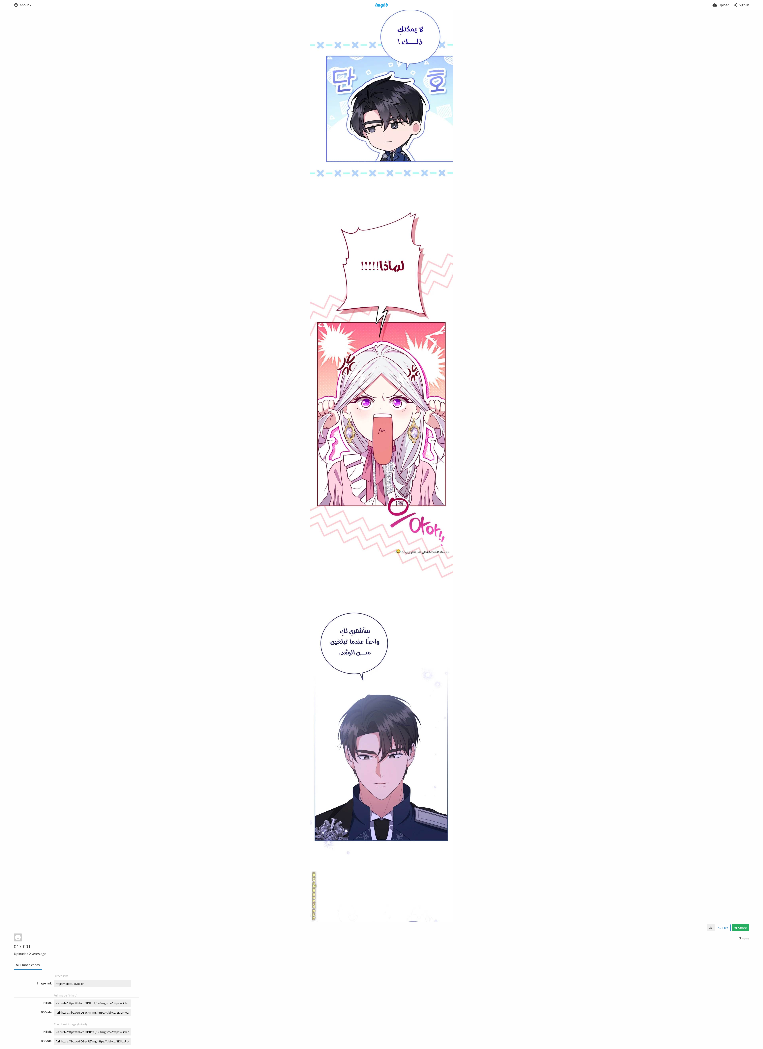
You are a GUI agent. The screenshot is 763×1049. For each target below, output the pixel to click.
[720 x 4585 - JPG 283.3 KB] (711, 927)
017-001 (22, 946)
